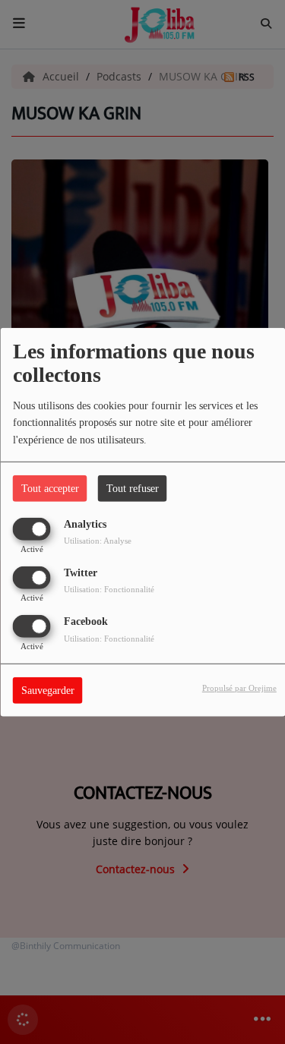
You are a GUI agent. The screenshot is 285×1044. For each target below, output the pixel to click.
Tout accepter (50, 488)
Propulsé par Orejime (239, 687)
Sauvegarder (47, 690)
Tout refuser (132, 488)
